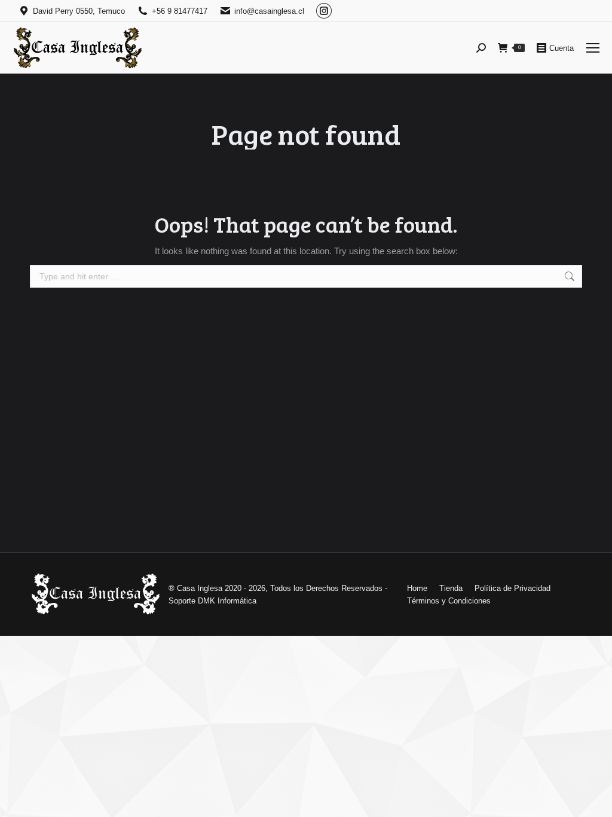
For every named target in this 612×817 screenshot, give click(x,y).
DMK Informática (227, 600)
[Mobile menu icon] (593, 48)
